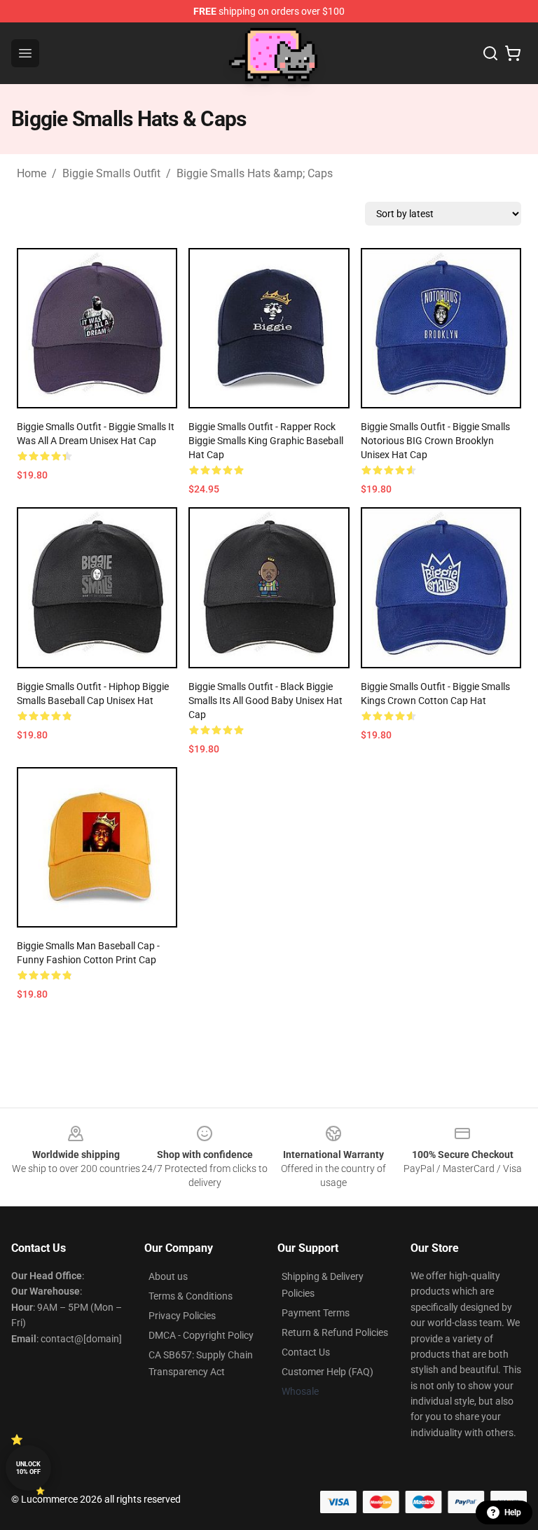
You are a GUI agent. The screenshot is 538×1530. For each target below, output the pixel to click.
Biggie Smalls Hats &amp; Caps (255, 173)
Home (31, 173)
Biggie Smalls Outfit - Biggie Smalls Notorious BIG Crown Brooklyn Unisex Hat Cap (435, 440)
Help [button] (512, 1512)
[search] (490, 53)
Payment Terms (316, 1312)
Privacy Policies (182, 1315)
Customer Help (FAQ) (327, 1371)
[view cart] (512, 53)
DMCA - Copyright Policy (201, 1335)
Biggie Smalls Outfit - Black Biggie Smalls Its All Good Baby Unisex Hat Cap (265, 700)
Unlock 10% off (28, 1468)
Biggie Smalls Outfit (111, 173)
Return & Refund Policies (335, 1332)
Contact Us (306, 1352)
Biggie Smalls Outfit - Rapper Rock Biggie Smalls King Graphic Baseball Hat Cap (265, 440)
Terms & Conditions (191, 1296)
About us (168, 1276)
